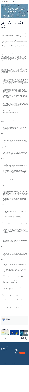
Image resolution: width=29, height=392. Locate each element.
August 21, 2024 (24, 336)
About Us (16, 349)
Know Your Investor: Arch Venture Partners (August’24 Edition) (23, 338)
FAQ (15, 352)
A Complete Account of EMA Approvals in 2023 (14, 337)
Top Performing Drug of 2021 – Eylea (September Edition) (5, 337)
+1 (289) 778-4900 (4, 352)
